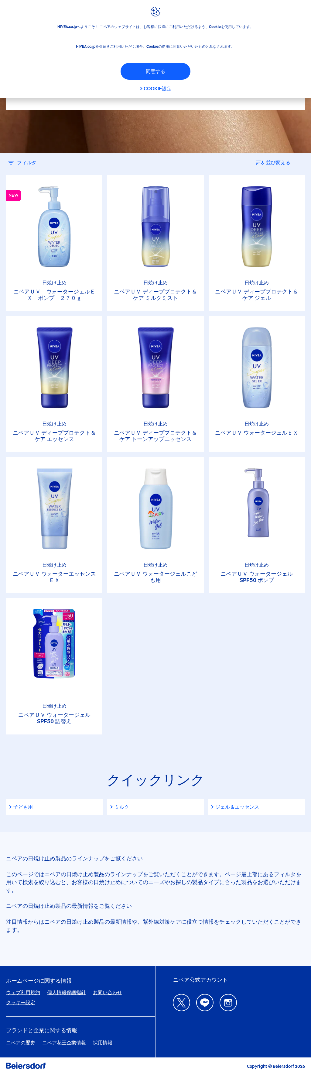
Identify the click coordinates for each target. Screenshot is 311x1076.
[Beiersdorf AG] (26, 1066)
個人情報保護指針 (66, 992)
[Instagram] (228, 1002)
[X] (181, 1002)
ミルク (121, 807)
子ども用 (23, 807)
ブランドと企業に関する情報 (41, 1030)
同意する (155, 71)
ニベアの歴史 (20, 1043)
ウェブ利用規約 (23, 992)
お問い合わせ (107, 992)
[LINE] (205, 1002)
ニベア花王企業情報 (64, 1043)
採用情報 (102, 1043)
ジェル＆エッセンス (237, 807)
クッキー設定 (20, 1002)
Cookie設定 (158, 89)
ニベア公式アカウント (200, 980)
